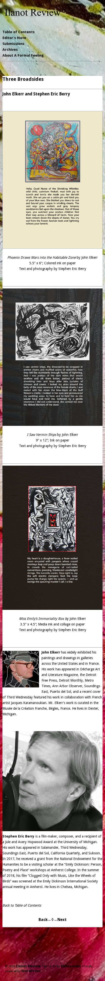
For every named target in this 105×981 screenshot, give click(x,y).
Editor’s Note (14, 38)
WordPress (31, 971)
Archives (10, 49)
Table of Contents (18, 32)
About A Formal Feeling (23, 55)
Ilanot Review (28, 966)
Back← (45, 919)
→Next (60, 919)
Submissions (13, 43)
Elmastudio (71, 966)
